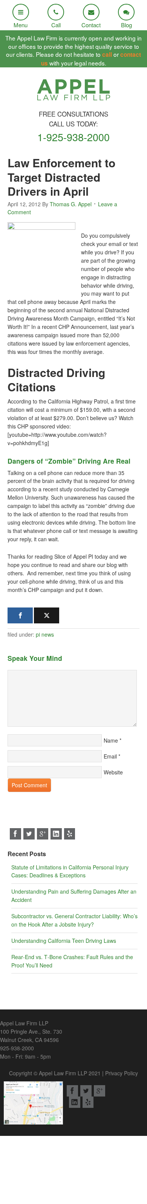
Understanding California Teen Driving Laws (63, 940)
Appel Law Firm (73, 92)
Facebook (15, 834)
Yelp (69, 834)
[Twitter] (46, 615)
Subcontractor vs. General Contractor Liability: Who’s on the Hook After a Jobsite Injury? (74, 920)
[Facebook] (20, 615)
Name (111, 740)
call (107, 54)
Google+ (42, 834)
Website (113, 772)
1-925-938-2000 (73, 136)
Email (110, 756)
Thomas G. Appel (71, 204)
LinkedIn (56, 834)
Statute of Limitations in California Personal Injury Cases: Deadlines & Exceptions (70, 871)
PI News (45, 634)
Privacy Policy (121, 1073)
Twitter (29, 834)
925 (17, 1048)
